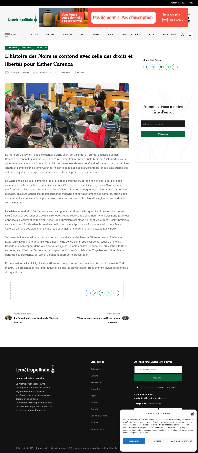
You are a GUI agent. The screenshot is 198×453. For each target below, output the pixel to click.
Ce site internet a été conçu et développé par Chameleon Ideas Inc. (85, 448)
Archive (94, 422)
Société (112, 35)
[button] (192, 413)
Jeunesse (49, 35)
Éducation (67, 35)
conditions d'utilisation (167, 388)
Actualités (17, 35)
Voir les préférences (181, 441)
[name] (22, 17)
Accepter (134, 441)
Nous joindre (170, 35)
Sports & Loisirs (131, 35)
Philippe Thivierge (19, 72)
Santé (82, 35)
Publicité (151, 35)
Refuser (157, 441)
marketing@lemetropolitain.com (150, 398)
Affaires (97, 35)
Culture (34, 35)
